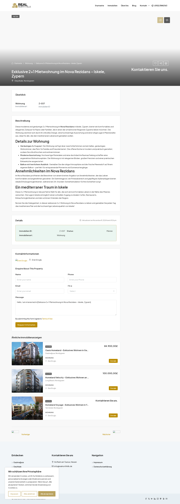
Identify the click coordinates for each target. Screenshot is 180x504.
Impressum (98, 462)
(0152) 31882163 (160, 5)
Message (19, 297)
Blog (134, 5)
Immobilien (112, 5)
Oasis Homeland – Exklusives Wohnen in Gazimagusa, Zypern (74, 350)
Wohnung (29, 63)
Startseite (99, 5)
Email (17, 286)
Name (18, 274)
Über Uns (124, 5)
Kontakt (143, 5)
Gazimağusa (18, 462)
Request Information (26, 325)
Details (113, 361)
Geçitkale (17, 466)
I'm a (70, 286)
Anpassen (14, 494)
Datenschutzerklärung (103, 466)
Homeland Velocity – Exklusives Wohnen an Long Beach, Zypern (76, 377)
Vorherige (25, 434)
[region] (32, 483)
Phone (71, 274)
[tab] (160, 20)
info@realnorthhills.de (63, 466)
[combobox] (92, 291)
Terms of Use (47, 319)
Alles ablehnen (29, 494)
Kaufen (48, 346)
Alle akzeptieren (47, 494)
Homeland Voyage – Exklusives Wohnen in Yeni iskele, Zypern (74, 405)
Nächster (106, 434)
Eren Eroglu (52, 361)
